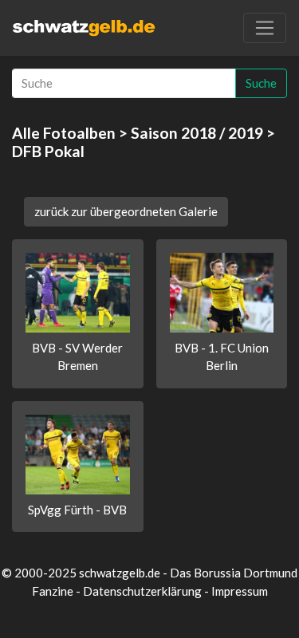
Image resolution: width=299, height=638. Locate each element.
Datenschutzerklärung (142, 591)
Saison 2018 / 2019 (197, 133)
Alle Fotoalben (64, 133)
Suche (261, 83)
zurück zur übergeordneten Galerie (126, 211)
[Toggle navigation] (264, 28)
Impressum (239, 591)
